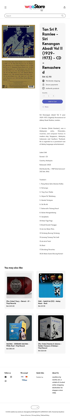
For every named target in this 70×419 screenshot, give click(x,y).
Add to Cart (52, 101)
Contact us (39, 377)
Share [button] (46, 107)
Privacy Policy (36, 415)
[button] (5, 7)
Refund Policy (45, 415)
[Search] (62, 15)
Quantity (44, 93)
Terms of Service (26, 415)
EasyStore (61, 412)
